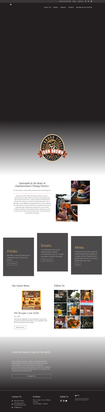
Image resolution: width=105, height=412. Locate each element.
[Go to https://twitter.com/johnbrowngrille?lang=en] (66, 401)
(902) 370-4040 (19, 401)
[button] (20, 327)
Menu (78, 264)
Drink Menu (12, 263)
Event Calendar (47, 260)
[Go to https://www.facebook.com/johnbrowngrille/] (61, 401)
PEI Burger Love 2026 (26, 313)
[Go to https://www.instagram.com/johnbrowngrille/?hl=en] (64, 401)
